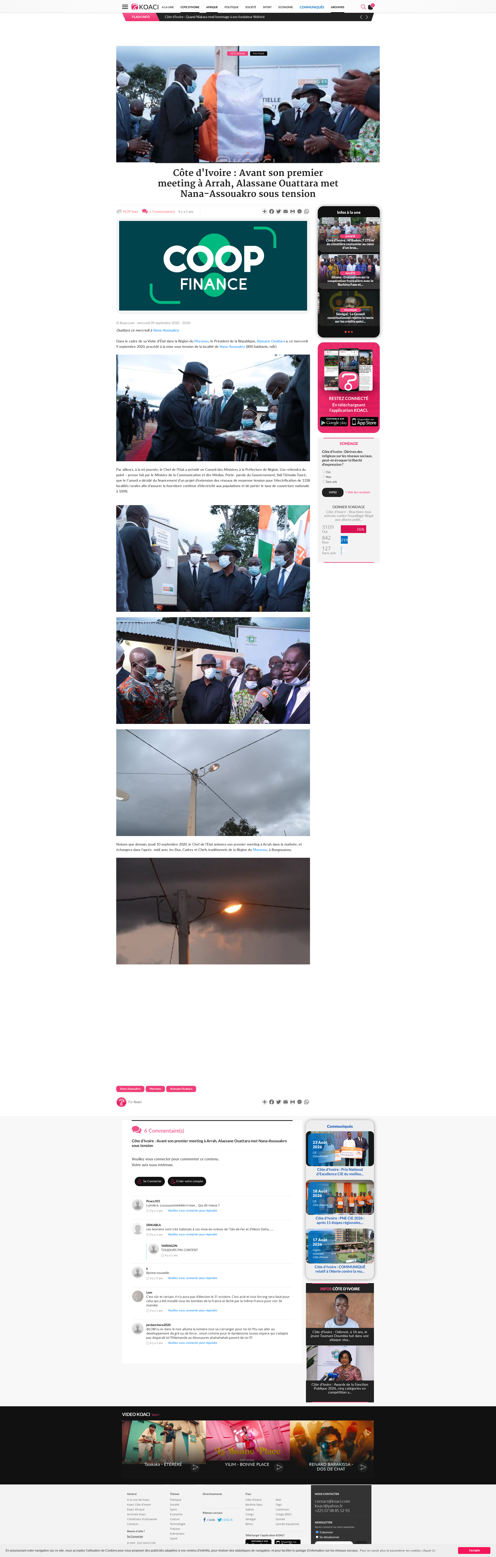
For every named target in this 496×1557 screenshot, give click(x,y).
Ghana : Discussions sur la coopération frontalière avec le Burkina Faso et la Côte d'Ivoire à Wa (231, 17)
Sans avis (331, 481)
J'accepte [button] (474, 1550)
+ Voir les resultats (357, 492)
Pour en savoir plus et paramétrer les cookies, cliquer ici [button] (397, 1550)
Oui (328, 472)
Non (328, 477)
